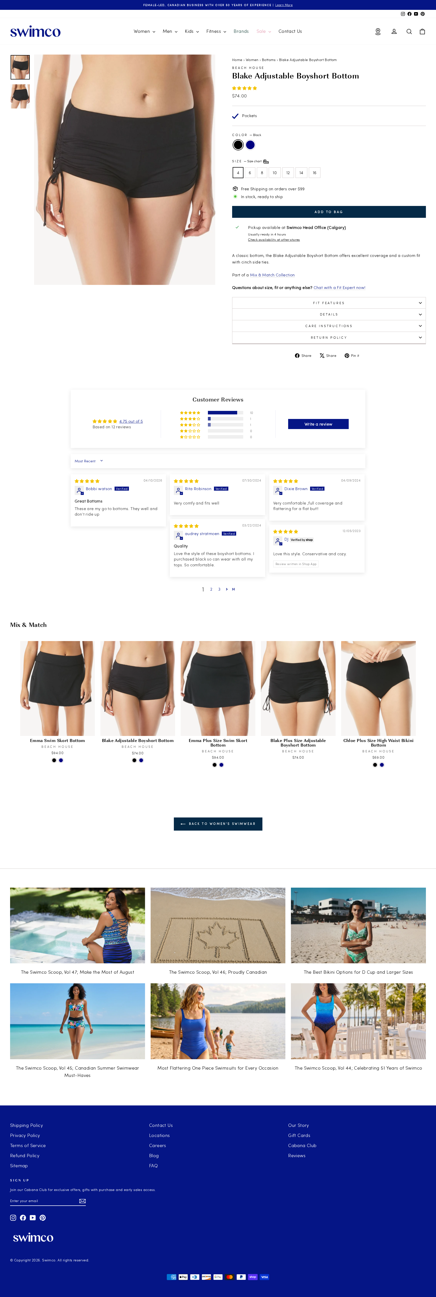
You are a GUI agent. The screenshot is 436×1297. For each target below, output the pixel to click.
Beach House (248, 67)
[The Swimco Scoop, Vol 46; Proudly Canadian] (218, 926)
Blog (154, 1155)
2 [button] (211, 589)
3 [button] (219, 589)
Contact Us (290, 31)
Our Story (298, 1125)
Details (329, 314)
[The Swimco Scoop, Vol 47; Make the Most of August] (77, 926)
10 (275, 172)
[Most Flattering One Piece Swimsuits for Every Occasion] (218, 1021)
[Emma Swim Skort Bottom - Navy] (61, 760)
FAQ (153, 1165)
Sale (262, 31)
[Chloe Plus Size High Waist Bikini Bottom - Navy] (381, 764)
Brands (241, 31)
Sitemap (19, 1165)
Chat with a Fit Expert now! (340, 287)
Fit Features (329, 303)
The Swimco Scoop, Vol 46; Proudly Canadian (218, 972)
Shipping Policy (26, 1125)
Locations (159, 1135)
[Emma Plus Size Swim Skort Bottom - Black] (214, 764)
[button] (244, 88)
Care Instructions (329, 326)
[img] (87, 481)
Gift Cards (299, 1135)
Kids (190, 31)
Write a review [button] (319, 424)
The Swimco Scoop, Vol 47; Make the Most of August (77, 972)
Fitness (214, 31)
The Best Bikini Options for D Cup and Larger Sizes (358, 972)
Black (238, 145)
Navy (250, 145)
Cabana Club (302, 1145)
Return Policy (329, 337)
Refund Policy (24, 1155)
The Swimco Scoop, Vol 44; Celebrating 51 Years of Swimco (358, 1068)
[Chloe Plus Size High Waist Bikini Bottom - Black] (375, 764)
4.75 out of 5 (131, 421)
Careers (157, 1145)
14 (301, 172)
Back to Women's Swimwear (221, 824)
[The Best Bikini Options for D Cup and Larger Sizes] (358, 926)
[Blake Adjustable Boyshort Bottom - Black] (134, 760)
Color (246, 135)
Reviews (297, 1155)
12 (288, 172)
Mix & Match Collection (272, 274)
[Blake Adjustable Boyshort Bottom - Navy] (141, 760)
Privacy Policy (25, 1135)
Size (247, 161)
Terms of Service (28, 1145)
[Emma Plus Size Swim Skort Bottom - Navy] (221, 764)
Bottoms (269, 59)
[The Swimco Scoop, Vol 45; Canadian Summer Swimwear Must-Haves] (77, 1021)
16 (315, 172)
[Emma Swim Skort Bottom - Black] (54, 760)
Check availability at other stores (274, 239)
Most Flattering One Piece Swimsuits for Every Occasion (218, 1068)
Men (168, 31)
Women (142, 31)
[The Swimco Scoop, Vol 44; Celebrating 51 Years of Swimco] (358, 1021)
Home (237, 59)
